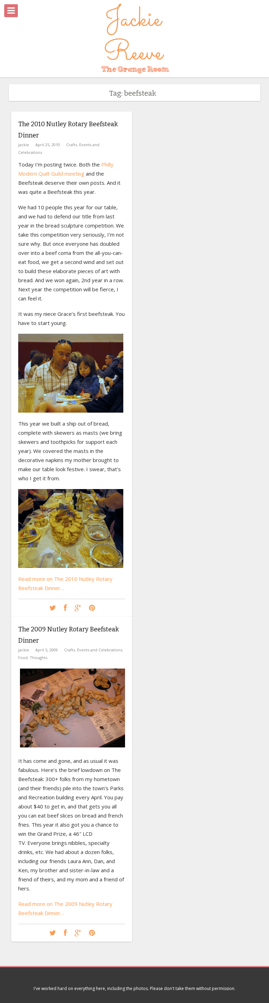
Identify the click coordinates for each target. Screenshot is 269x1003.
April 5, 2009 (46, 649)
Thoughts (38, 657)
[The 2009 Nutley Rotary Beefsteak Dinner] (53, 933)
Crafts (71, 144)
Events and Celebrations (99, 649)
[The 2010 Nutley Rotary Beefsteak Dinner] (53, 608)
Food (23, 657)
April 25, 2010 (47, 144)
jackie (23, 144)
